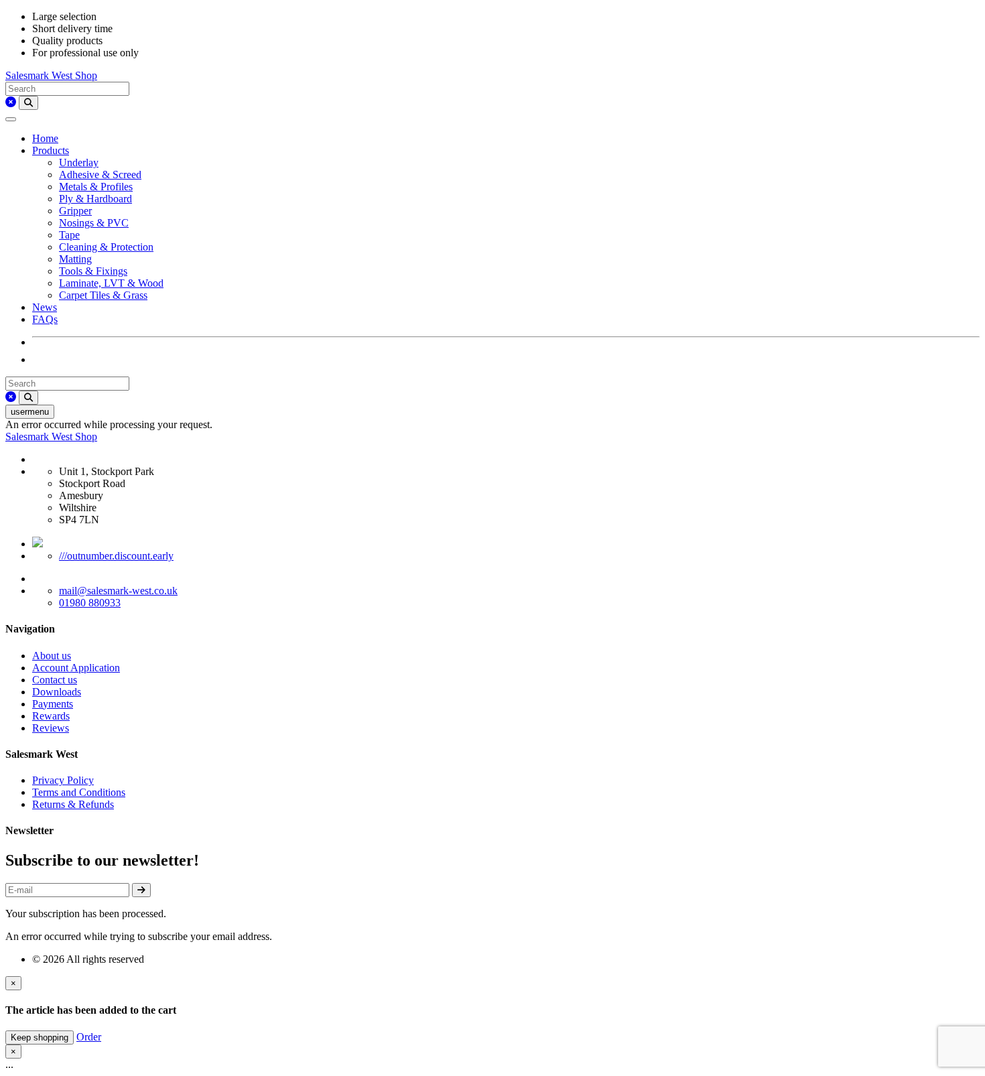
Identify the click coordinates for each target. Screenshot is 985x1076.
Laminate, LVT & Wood (111, 283)
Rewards (51, 716)
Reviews (50, 728)
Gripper (75, 210)
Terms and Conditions (78, 792)
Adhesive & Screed (100, 174)
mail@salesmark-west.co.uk (118, 590)
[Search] (28, 103)
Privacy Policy (63, 780)
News (44, 307)
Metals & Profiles (96, 186)
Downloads (56, 691)
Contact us (54, 679)
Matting (75, 259)
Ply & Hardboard (95, 198)
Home (45, 138)
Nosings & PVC (94, 222)
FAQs (45, 319)
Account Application (76, 667)
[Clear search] (10, 102)
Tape (69, 235)
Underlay (78, 162)
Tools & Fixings (93, 271)
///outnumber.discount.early (116, 555)
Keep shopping (39, 1037)
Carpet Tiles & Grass (103, 295)
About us (51, 655)
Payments (52, 704)
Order (88, 1037)
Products (50, 150)
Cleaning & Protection (106, 247)
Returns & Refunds (73, 804)
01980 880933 (90, 602)
